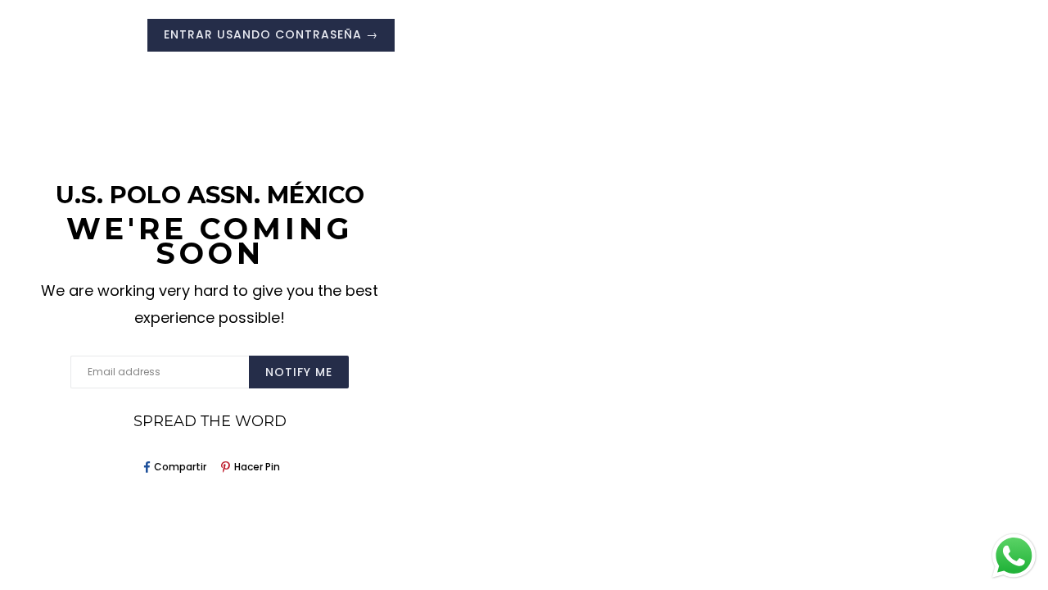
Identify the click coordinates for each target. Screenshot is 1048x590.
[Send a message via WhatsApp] (1014, 556)
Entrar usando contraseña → (271, 34)
